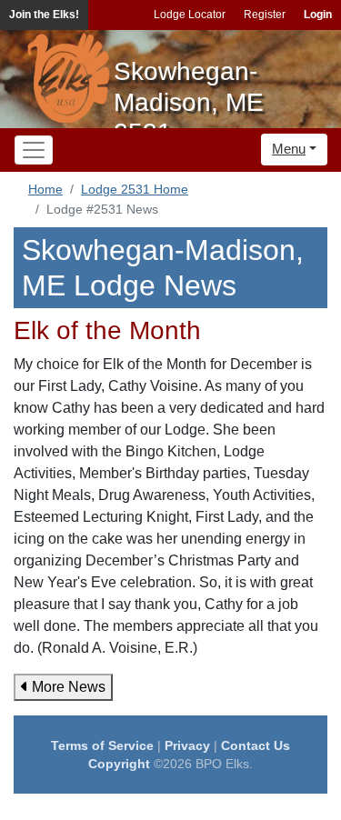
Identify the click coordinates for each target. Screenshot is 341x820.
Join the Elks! (44, 14)
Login (318, 14)
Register (265, 14)
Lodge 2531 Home (134, 189)
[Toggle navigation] (34, 150)
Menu (289, 148)
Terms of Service (102, 745)
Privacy (187, 745)
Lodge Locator (190, 14)
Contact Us (255, 745)
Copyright (119, 763)
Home (45, 189)
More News (66, 687)
